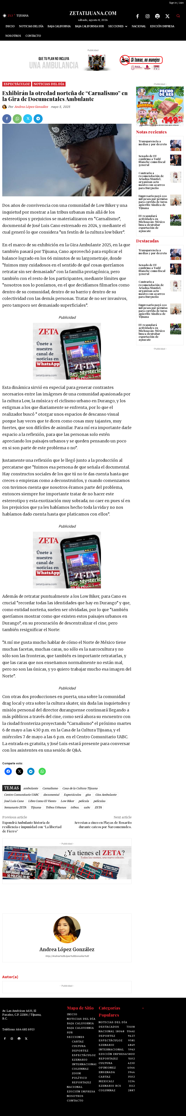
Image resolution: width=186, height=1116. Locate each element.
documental (51, 794)
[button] (178, 15)
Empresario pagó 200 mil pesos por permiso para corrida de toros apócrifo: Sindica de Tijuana (153, 202)
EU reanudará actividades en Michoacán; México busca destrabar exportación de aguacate (152, 223)
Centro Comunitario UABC (21, 794)
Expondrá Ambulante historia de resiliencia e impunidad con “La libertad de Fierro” (31, 826)
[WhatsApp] (17, 118)
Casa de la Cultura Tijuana (80, 788)
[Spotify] (157, 16)
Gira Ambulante (105, 794)
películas (99, 801)
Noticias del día (49, 84)
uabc (87, 807)
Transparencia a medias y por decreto (153, 142)
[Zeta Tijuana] (93, 13)
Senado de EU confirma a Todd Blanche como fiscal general (152, 160)
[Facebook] (137, 16)
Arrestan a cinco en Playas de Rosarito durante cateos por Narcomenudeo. (103, 824)
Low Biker (67, 801)
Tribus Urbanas (56, 807)
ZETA (98, 807)
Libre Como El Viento (42, 801)
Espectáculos (72, 794)
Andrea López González (31, 107)
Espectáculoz (17, 84)
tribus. (75, 807)
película (83, 801)
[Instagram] (147, 16)
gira (88, 794)
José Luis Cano (14, 801)
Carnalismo (50, 788)
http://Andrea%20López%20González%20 (67, 956)
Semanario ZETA (15, 807)
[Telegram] (38, 118)
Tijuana (36, 807)
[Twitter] (167, 16)
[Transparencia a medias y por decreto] (175, 145)
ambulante (30, 788)
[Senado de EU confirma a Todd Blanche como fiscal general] (175, 160)
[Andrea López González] (5, 107)
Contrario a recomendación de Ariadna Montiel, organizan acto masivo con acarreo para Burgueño (152, 180)
